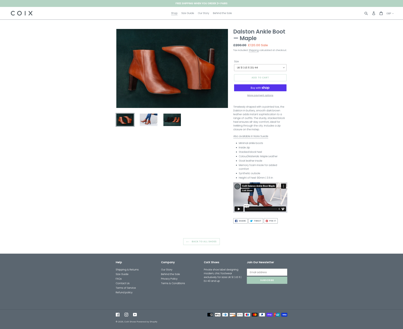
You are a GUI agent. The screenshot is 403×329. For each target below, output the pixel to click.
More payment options (260, 95)
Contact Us (123, 283)
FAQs (119, 279)
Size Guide (122, 274)
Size (236, 61)
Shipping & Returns (127, 269)
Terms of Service (126, 288)
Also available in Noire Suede (250, 136)
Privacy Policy (169, 279)
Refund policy (124, 292)
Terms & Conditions (173, 283)
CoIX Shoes (130, 321)
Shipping (254, 50)
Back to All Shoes (204, 241)
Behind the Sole (170, 274)
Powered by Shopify (147, 321)
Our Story (166, 269)
